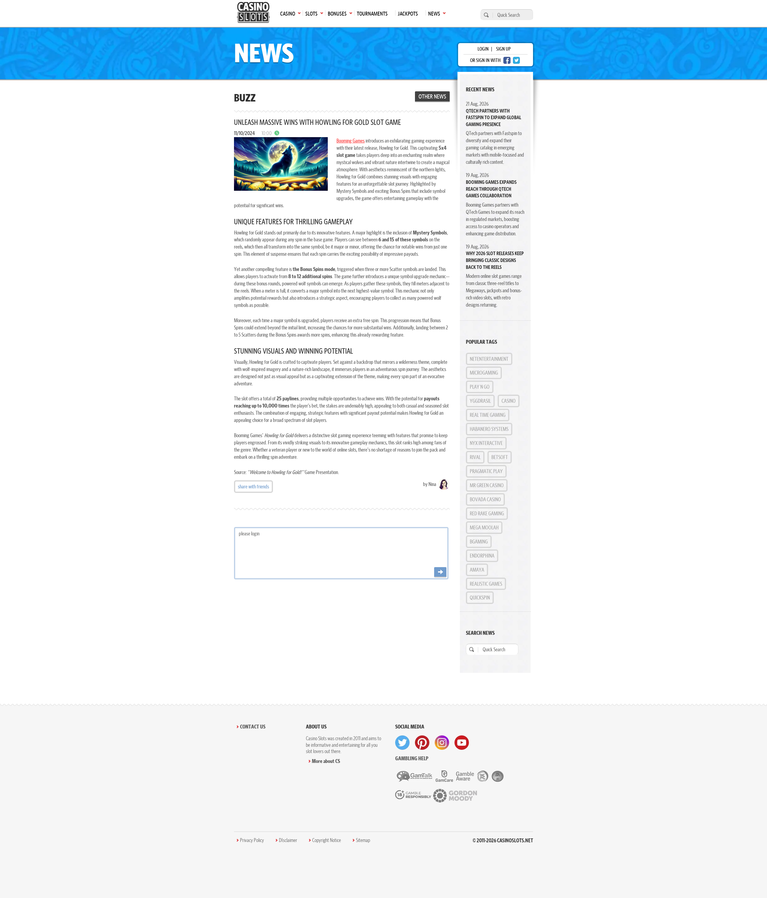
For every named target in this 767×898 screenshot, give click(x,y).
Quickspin (480, 597)
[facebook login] (507, 60)
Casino (509, 401)
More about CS (326, 761)
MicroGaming (484, 373)
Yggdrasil (480, 401)
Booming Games (350, 140)
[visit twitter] (402, 742)
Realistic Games (486, 584)
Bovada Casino (485, 499)
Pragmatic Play (486, 471)
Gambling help (411, 758)
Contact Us (252, 726)
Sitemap (363, 840)
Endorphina (482, 555)
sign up (503, 49)
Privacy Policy (252, 840)
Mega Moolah (484, 527)
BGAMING (479, 541)
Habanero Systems (489, 429)
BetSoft (499, 457)
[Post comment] (440, 572)
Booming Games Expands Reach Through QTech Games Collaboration (491, 189)
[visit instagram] (442, 742)
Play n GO (480, 387)
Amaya (477, 570)
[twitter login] (516, 60)
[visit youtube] (462, 742)
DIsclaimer (288, 840)
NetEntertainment (489, 359)
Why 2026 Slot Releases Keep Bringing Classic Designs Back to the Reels (495, 260)
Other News (432, 96)
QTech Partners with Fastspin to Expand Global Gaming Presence (493, 117)
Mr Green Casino (487, 485)
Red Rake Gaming (487, 513)
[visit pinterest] (422, 742)
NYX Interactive (486, 443)
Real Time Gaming (487, 415)
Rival (475, 457)
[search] (485, 15)
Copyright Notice (326, 840)
